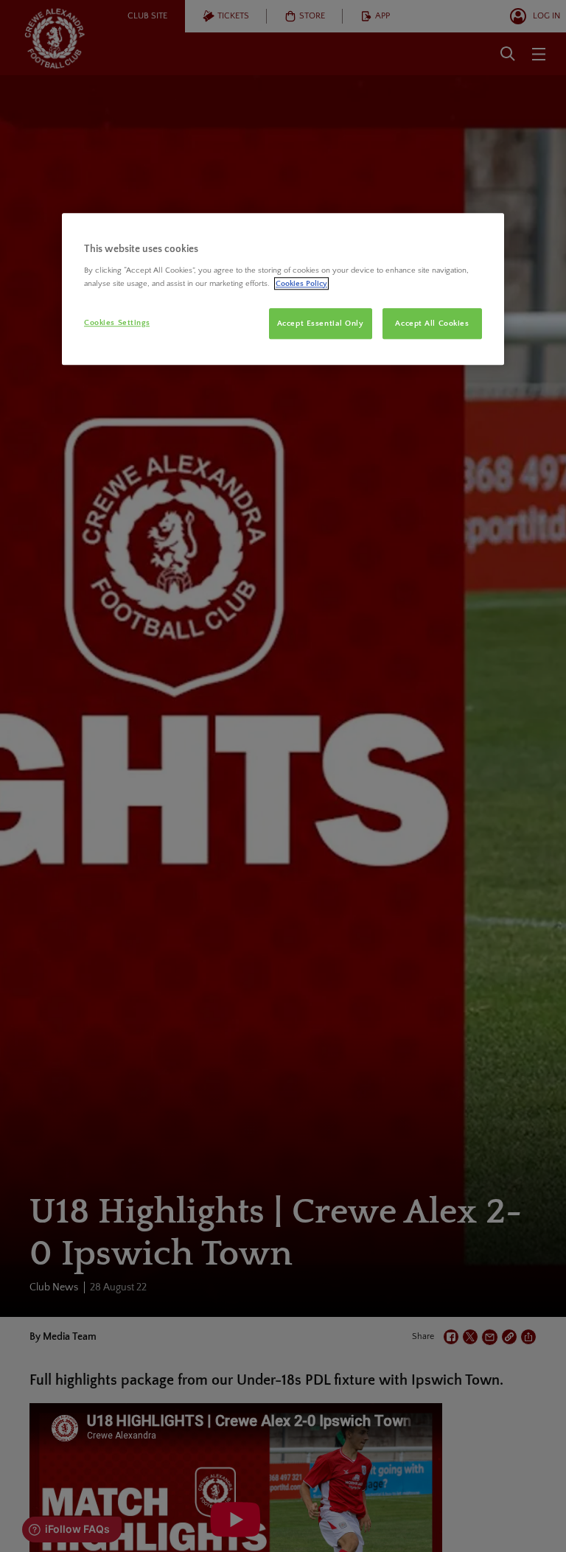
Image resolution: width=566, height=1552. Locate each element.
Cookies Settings (117, 322)
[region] (283, 289)
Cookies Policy (301, 283)
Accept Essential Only (320, 323)
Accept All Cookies (432, 323)
